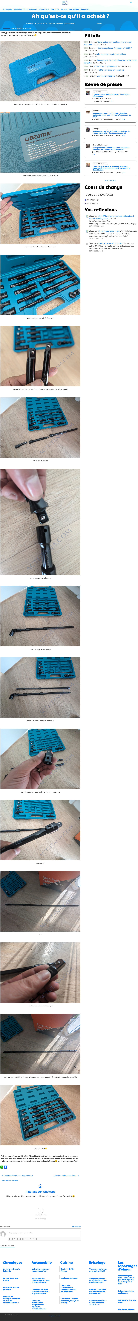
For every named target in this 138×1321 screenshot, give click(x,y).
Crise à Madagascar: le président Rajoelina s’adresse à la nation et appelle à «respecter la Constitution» (111, 168)
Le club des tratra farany (109, 231)
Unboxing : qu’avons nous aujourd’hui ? (40, 1270)
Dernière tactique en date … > (66, 1175)
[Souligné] (15, 1239)
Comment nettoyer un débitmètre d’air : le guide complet (40, 1291)
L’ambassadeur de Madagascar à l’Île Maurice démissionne (111, 95)
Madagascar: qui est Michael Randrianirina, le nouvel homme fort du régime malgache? (111, 132)
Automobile (42, 1263)
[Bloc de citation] (25, 1239)
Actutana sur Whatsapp (40, 1191)
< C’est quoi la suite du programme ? (17, 1175)
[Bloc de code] (28, 1239)
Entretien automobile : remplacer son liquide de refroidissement (39, 1305)
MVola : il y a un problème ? (105, 66)
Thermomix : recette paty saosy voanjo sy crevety (69, 1301)
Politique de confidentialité (55, 1315)
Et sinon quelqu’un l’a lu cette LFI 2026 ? (115, 48)
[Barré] (17, 1239)
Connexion (85, 9)
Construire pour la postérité (11, 1288)
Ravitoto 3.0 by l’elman (67, 1270)
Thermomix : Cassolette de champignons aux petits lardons (68, 1288)
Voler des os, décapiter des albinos (111, 54)
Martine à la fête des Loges (127, 1301)
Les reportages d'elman (127, 1266)
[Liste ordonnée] (20, 1239)
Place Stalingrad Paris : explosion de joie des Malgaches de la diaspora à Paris (126, 1280)
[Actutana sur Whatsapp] (40, 1186)
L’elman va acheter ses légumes (126, 1292)
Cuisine (66, 1263)
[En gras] (9, 1239)
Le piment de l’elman (69, 1278)
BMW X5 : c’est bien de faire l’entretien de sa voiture (97, 1291)
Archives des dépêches (10, 1180)
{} (33, 1239)
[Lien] (30, 1239)
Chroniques (7, 9)
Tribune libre (43, 9)
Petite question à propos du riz (111, 70)
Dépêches (18, 9)
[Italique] (12, 1239)
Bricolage (97, 1263)
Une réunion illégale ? (106, 76)
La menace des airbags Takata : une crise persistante (40, 1280)
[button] (110, 181)
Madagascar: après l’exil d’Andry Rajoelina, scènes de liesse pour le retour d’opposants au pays (112, 115)
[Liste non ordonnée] (22, 1239)
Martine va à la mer (126, 1309)
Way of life (55, 9)
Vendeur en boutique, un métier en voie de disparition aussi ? (11, 1300)
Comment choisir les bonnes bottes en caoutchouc (97, 1303)
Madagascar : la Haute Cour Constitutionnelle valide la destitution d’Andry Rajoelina (111, 148)
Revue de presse (30, 9)
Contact (64, 9)
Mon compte (74, 9)
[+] (36, 1239)
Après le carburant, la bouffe (110, 243)
